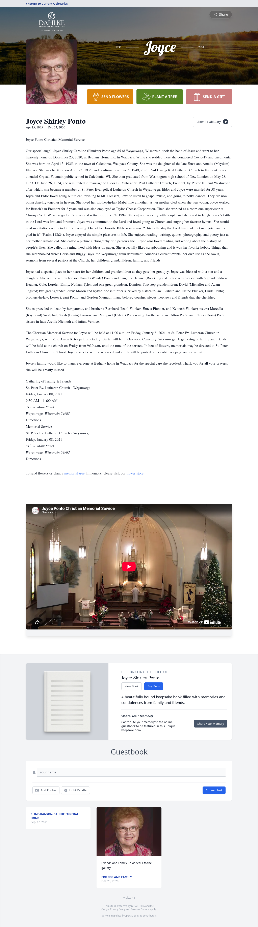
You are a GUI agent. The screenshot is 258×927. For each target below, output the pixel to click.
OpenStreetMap (133, 915)
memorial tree (74, 473)
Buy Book (154, 686)
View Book (131, 686)
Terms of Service (140, 909)
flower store (135, 473)
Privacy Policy (117, 909)
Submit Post (214, 790)
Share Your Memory (210, 723)
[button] (129, 831)
